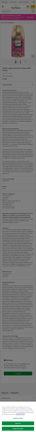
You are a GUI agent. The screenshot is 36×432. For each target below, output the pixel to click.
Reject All (18, 423)
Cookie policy (20, 414)
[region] (18, 417)
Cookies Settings (18, 418)
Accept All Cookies (18, 428)
